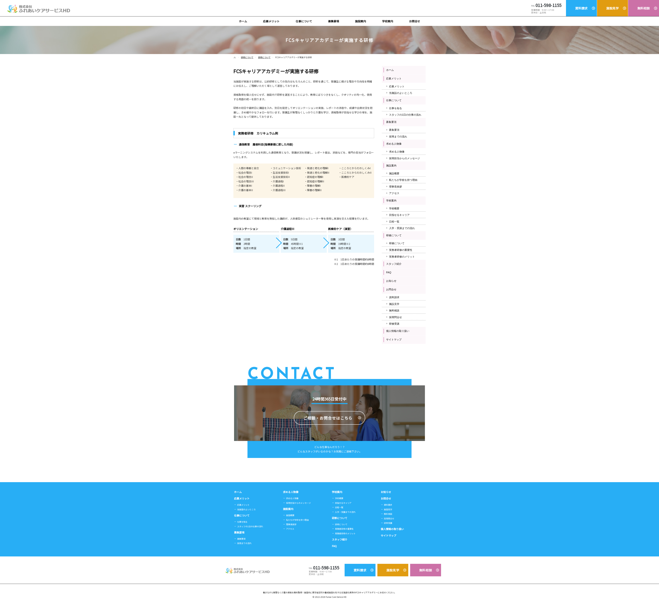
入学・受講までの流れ (402, 228)
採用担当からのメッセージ (404, 158)
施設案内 (391, 165)
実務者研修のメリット (402, 256)
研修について (394, 235)
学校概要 (394, 208)
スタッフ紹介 (394, 263)
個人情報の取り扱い (397, 330)
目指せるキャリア (399, 214)
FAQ (388, 272)
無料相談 (394, 310)
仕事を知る (395, 108)
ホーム (390, 69)
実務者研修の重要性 (400, 249)
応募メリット (394, 78)
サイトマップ (394, 339)
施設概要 (394, 173)
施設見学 (394, 303)
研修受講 (394, 323)
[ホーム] (234, 57)
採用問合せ (395, 317)
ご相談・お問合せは (328, 418)
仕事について (394, 100)
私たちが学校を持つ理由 (403, 179)
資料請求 (394, 297)
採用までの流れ (398, 136)
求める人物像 (394, 143)
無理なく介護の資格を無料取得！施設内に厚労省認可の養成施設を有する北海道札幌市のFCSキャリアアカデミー (325, 592)
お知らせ (391, 280)
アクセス (394, 193)
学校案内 (391, 200)
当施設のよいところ (400, 92)
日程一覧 (394, 221)
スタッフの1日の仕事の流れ (405, 114)
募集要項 (391, 121)
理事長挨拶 (395, 186)
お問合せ (391, 289)
